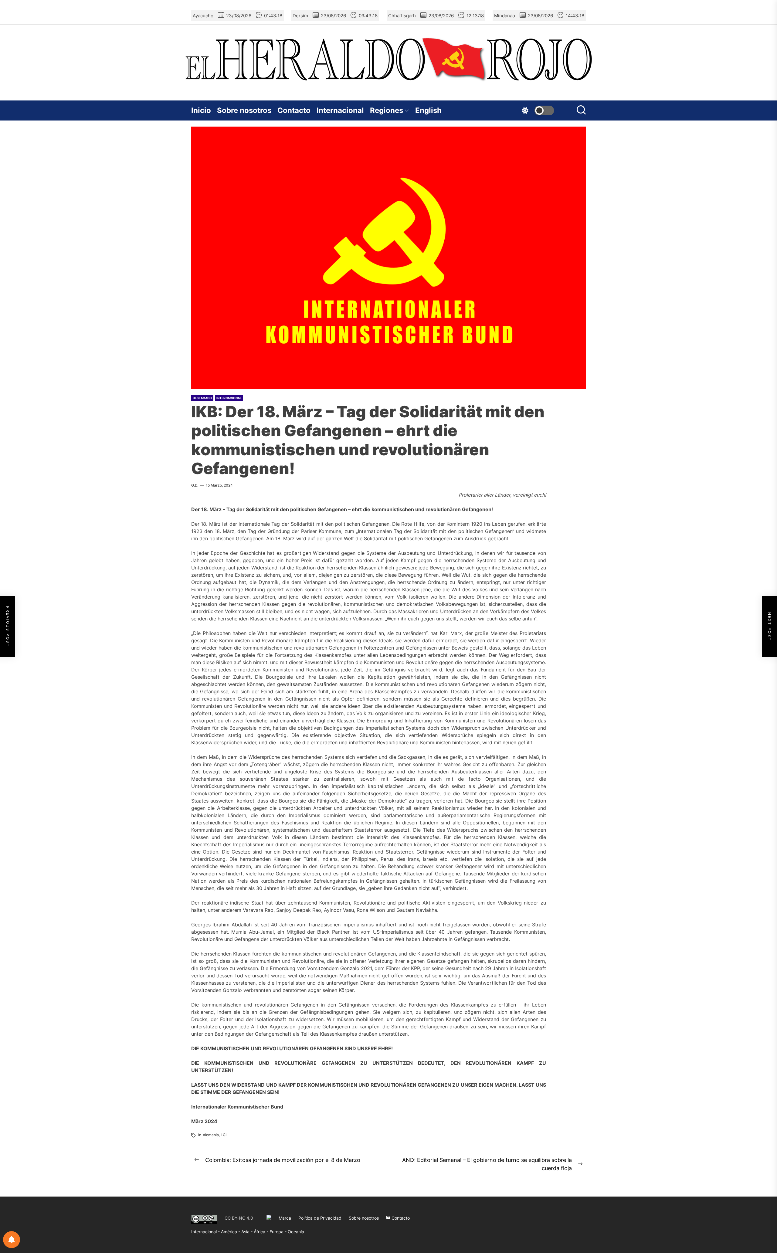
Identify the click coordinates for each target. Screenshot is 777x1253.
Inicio (201, 110)
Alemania (211, 1134)
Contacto (293, 110)
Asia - (247, 1231)
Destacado (202, 398)
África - (262, 1231)
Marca (285, 1218)
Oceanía (296, 1231)
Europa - (279, 1231)
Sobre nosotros (244, 110)
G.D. (194, 485)
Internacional (340, 110)
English (428, 110)
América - (231, 1231)
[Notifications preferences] (11, 1239)
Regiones (386, 110)
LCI (223, 1134)
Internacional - (206, 1231)
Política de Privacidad (319, 1218)
